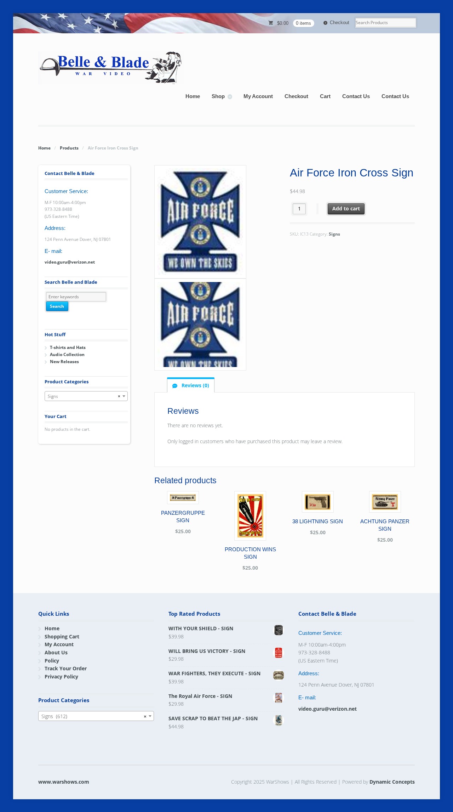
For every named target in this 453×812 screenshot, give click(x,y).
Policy (52, 660)
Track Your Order (66, 668)
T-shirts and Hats (68, 347)
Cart (325, 96)
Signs (334, 234)
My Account (258, 96)
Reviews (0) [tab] (194, 385)
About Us (56, 652)
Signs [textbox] (84, 396)
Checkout (339, 22)
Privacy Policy (61, 676)
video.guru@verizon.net (70, 262)
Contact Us (356, 96)
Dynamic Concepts (392, 781)
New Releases (64, 362)
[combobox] (86, 396)
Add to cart (346, 208)
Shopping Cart (62, 636)
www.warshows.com (63, 781)
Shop (218, 96)
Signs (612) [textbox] (94, 716)
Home (192, 96)
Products (69, 148)
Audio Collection (67, 354)
